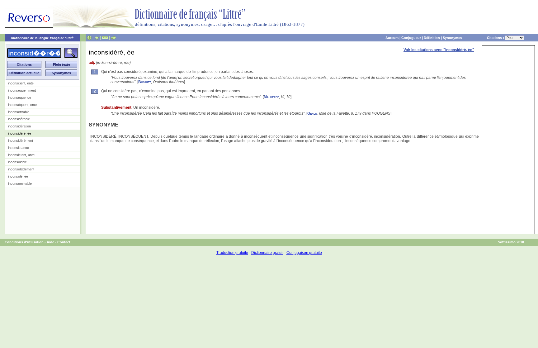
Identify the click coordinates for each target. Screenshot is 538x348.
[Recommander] (113, 38)
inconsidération (19, 126)
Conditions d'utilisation (24, 242)
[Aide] (89, 38)
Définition (432, 38)
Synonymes (452, 38)
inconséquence (19, 97)
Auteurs (392, 38)
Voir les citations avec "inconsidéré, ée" (439, 50)
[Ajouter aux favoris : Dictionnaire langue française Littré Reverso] (96, 38)
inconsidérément (20, 140)
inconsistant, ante (21, 155)
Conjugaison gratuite (304, 252)
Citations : (496, 38)
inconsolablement (21, 169)
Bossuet (144, 82)
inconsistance (18, 148)
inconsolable (17, 162)
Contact (63, 242)
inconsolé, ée (18, 176)
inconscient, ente (21, 83)
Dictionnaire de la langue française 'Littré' (42, 38)
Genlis (312, 113)
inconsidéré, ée (19, 133)
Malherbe (271, 97)
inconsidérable (19, 119)
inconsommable (20, 183)
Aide (50, 242)
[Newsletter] (105, 38)
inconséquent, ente (22, 105)
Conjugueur (411, 38)
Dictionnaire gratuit (267, 252)
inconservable (18, 112)
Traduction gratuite (232, 252)
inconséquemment (22, 90)
